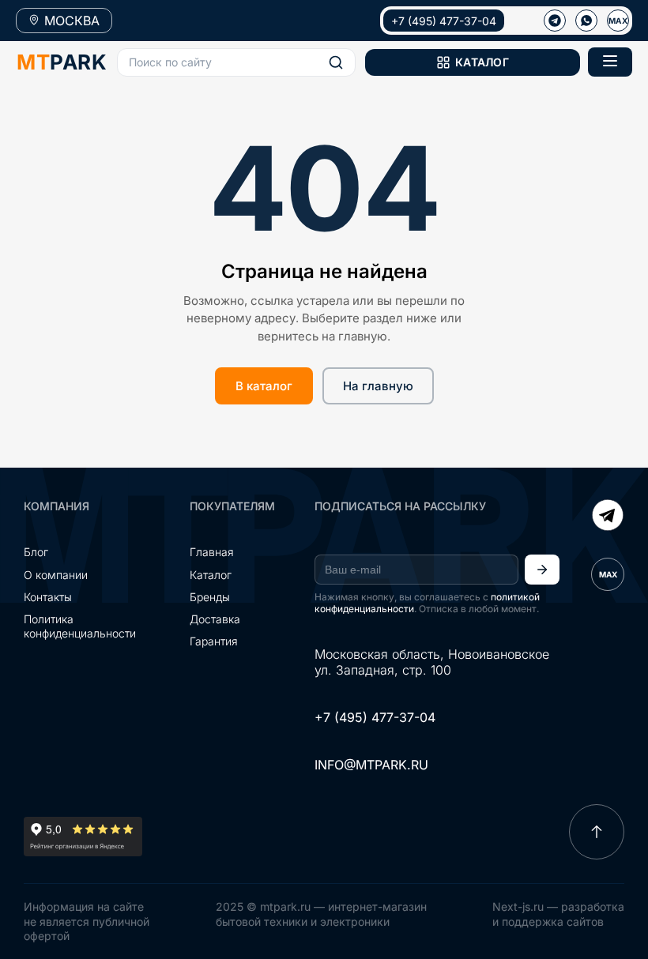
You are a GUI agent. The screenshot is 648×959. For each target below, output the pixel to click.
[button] (236, 62)
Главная (212, 551)
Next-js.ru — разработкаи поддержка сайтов (558, 913)
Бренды (210, 597)
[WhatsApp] (586, 20)
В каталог (263, 385)
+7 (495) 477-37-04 (443, 21)
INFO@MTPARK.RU (371, 765)
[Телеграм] (555, 20)
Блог (36, 551)
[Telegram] (608, 516)
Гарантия (214, 641)
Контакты (48, 597)
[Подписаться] (542, 570)
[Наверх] (596, 831)
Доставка (215, 619)
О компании (56, 574)
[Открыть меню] (610, 62)
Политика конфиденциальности (80, 626)
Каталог (211, 574)
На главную (378, 385)
